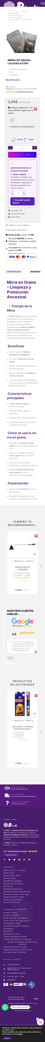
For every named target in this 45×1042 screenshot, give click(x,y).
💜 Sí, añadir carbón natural (21, 201)
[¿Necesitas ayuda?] (7, 803)
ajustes (20, 1034)
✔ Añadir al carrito (22, 155)
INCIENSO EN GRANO (15, 17)
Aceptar (6, 1038)
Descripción (14, 272)
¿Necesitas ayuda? (20, 802)
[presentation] (4, 566)
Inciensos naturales (15, 15)
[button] (23, 561)
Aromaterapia (13, 13)
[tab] (14, 272)
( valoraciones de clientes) (24, 92)
